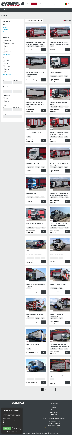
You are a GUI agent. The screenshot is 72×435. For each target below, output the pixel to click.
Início (28, 4)
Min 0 (4, 80)
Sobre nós (46, 4)
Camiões (5, 27)
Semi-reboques (7, 31)
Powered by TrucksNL (54, 433)
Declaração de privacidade (29, 433)
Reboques (5, 34)
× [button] (21, 408)
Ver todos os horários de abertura (54, 428)
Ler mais (8, 418)
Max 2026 (15, 80)
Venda (39, 4)
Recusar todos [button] (16, 428)
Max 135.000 (16, 107)
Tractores (5, 29)
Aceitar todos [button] (7, 428)
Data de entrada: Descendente (33, 20)
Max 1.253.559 (16, 89)
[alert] (11, 421)
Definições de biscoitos (42, 433)
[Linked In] (16, 408)
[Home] (12, 4)
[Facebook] (19, 408)
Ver (43, 50)
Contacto (60, 4)
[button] (12, 431)
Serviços (54, 4)
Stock (34, 4)
